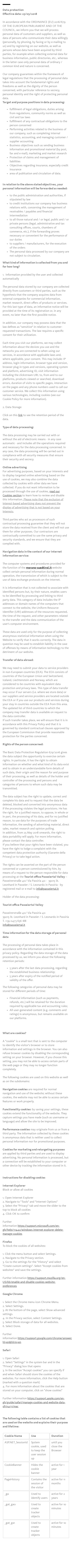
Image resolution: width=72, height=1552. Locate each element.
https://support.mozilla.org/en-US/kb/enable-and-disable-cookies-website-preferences (34, 1282)
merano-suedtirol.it (39, 567)
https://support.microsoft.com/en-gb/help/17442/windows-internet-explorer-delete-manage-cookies (33, 1229)
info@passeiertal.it (47, 888)
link (20, 415)
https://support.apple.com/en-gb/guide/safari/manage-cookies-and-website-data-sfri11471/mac (34, 1402)
